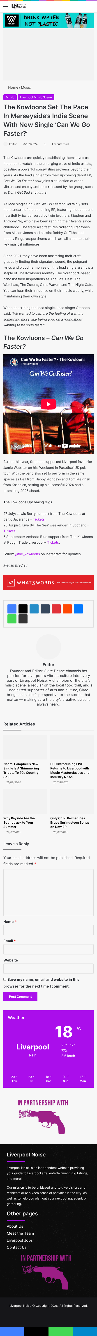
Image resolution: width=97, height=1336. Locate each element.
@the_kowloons (27, 554)
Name (10, 921)
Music (26, 87)
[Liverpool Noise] (18, 6)
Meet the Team (20, 1233)
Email (9, 941)
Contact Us (17, 1247)
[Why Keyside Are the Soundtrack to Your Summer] (25, 801)
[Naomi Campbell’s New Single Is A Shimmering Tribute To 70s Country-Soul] (25, 747)
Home (12, 87)
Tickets (39, 519)
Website (10, 960)
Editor (12, 144)
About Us (15, 1226)
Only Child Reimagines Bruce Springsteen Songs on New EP (70, 822)
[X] (23, 608)
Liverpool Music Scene (36, 97)
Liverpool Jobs (20, 1240)
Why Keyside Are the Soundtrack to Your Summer (19, 822)
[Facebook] (11, 608)
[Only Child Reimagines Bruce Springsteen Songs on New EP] (72, 801)
